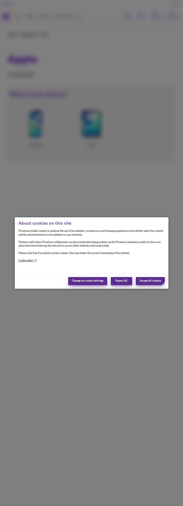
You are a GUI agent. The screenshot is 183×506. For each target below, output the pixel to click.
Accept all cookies (150, 281)
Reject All (121, 281)
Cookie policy (26, 260)
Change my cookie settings (87, 281)
